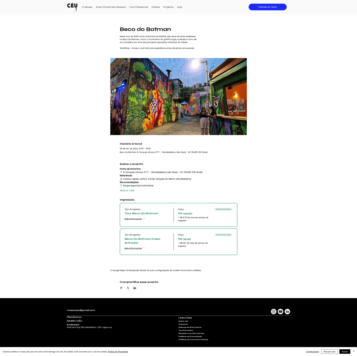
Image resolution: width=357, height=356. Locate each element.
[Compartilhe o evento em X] (128, 288)
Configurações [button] (312, 351)
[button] (87, 7)
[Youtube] (280, 311)
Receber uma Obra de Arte (191, 333)
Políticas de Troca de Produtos (193, 340)
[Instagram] (273, 311)
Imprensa (183, 324)
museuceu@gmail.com (81, 310)
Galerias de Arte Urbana (189, 327)
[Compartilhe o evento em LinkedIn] (134, 288)
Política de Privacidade (118, 351)
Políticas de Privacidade (190, 336)
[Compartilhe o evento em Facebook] (121, 288)
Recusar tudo (329, 351)
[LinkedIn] (287, 311)
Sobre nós (183, 321)
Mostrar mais (127, 190)
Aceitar (345, 351)
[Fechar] (353, 351)
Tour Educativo (185, 330)
